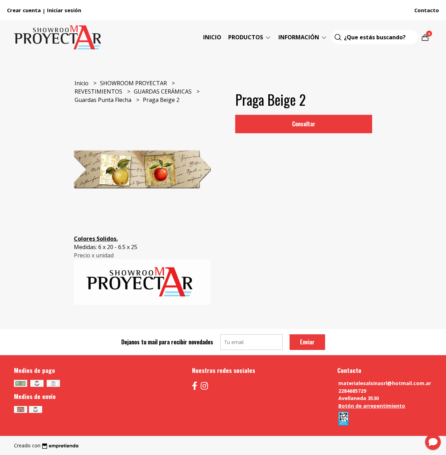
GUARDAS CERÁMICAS (163, 91)
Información (299, 37)
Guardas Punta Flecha (104, 100)
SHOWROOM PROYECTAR (134, 83)
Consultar (303, 124)
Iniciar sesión (64, 10)
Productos (246, 37)
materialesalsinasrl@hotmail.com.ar (384, 383)
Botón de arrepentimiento (371, 405)
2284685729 (352, 391)
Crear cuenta (24, 10)
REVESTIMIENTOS (99, 91)
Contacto (426, 10)
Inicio (212, 37)
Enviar (307, 342)
